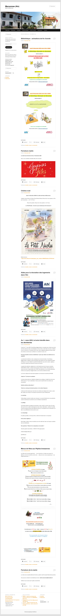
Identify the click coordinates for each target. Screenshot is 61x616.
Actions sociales (33, 30)
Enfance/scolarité (25, 30)
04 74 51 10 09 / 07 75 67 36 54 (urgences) (12, 599)
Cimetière (18, 30)
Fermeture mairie (27, 151)
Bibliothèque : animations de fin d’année (36, 38)
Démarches (13, 30)
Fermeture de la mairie (29, 570)
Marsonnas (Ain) (12, 6)
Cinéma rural (25, 191)
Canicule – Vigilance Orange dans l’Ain (30, 602)
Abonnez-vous (8, 47)
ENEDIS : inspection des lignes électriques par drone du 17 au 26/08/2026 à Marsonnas (30, 597)
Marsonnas (7, 30)
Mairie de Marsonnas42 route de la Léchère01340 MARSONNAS (9, 597)
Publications (7, 78)
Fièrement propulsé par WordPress (30, 611)
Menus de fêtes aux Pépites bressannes (35, 448)
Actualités (26, 145)
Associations (40, 30)
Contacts (45, 30)
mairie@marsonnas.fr (9, 601)
